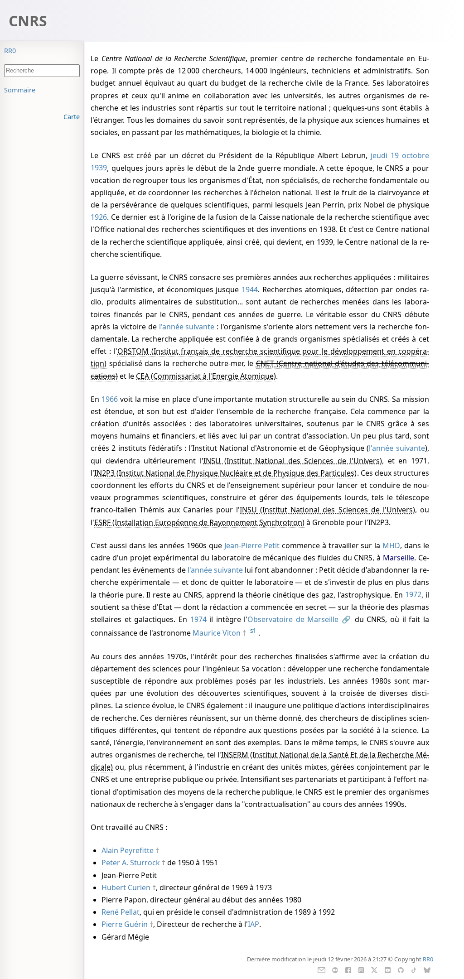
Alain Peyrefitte (128, 850)
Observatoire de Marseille (292, 619)
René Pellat (121, 912)
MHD (391, 545)
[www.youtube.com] (388, 969)
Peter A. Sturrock (131, 863)
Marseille (398, 558)
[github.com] (401, 969)
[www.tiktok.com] (413, 969)
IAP (253, 924)
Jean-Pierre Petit (252, 545)
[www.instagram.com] (361, 969)
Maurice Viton (217, 633)
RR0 (10, 50)
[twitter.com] (374, 969)
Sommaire (19, 90)
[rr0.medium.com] (335, 969)
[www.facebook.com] (348, 969)
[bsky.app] (427, 969)
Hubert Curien (126, 887)
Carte (71, 116)
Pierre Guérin (125, 924)
